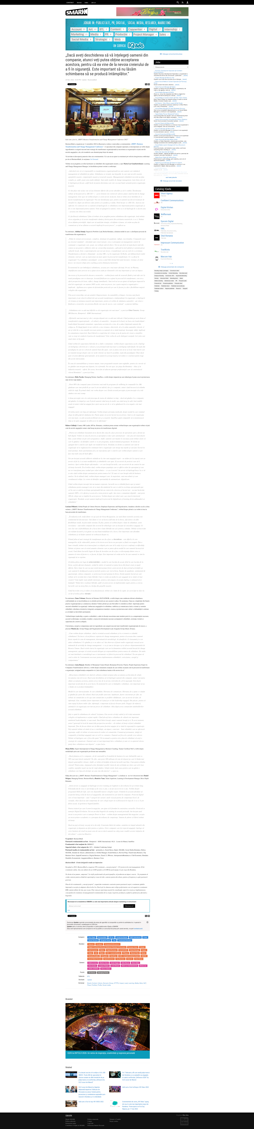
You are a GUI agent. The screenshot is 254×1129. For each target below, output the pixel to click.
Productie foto (158, 283)
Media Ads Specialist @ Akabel (164, 152)
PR (161, 202)
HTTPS (116, 983)
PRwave (125, 953)
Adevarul (91, 944)
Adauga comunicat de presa (172, 54)
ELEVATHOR (123, 950)
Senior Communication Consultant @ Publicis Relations (171, 119)
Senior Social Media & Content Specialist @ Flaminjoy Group (170, 82)
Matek (102, 953)
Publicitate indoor (165, 286)
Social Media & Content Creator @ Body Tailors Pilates (171, 98)
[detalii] (186, 75)
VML (163, 228)
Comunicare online (165, 209)
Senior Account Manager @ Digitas (165, 87)
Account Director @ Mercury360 (164, 123)
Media (137, 983)
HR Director (92, 972)
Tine (114, 940)
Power (145, 937)
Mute (141, 983)
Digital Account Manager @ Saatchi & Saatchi (168, 163)
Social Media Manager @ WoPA (164, 92)
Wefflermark (166, 214)
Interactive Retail (165, 225)
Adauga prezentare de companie (172, 267)
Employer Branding (159, 275)
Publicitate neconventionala (177, 286)
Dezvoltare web (164, 252)
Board (89, 983)
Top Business (120, 959)
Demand (105, 983)
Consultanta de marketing (161, 273)
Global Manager (134, 950)
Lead (126, 983)
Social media (107, 985)
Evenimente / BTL (170, 275)
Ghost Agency (166, 193)
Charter (142, 947)
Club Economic (93, 950)
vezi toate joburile (171, 177)
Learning (131, 983)
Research (178, 288)
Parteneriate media (70, 1123)
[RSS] (146, 84)
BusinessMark (92, 80)
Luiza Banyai (115, 966)
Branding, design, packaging (161, 270)
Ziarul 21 (129, 959)
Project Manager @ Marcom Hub (164, 78)
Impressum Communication (172, 242)
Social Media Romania (95, 959)
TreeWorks (165, 249)
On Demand (94, 159)
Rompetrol (104, 956)
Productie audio (182, 280)
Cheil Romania (167, 236)
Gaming (156, 278)
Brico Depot (92, 937)
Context (94, 983)
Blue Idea (186, 1115)
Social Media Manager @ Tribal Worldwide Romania (170, 108)
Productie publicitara (168, 283)
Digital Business (111, 950)
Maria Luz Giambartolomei (129, 966)
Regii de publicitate (169, 288)
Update (84, 80)
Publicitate (163, 196)
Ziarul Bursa (138, 959)
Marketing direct (174, 278)
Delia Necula (125, 963)
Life (96, 953)
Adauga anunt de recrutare (172, 181)
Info (68, 910)
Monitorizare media (169, 280)
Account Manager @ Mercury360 (164, 129)
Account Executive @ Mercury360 (165, 134)
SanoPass (113, 956)
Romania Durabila (94, 956)
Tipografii (185, 288)
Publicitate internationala (167, 233)
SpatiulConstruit (109, 959)
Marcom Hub (166, 256)
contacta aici (138, 928)
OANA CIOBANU (93, 969)
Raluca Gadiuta (105, 969)
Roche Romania (93, 940)
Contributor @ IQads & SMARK (75, 1125)
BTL (88, 976)
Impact (144, 950)
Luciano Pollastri (104, 966)
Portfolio (94, 985)
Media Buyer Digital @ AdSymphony (165, 157)
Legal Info (90, 1123)
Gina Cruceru (92, 966)
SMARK (144, 956)
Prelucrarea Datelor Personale (96, 1125)
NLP (144, 983)
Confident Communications (172, 200)
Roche (143, 953)
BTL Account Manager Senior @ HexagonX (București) (171, 172)
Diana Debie (135, 963)
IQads (90, 953)
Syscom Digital (167, 221)
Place (89, 985)
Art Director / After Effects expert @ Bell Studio (169, 103)
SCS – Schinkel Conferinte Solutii (129, 956)
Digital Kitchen (167, 207)
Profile (100, 985)
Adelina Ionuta (93, 963)
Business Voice (132, 947)
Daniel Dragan (115, 963)
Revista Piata (135, 953)
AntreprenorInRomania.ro (112, 944)
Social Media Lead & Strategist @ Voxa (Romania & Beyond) (169, 145)
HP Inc (111, 937)
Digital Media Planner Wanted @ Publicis (167, 114)
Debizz (102, 950)
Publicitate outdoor (159, 288)
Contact (90, 1121)
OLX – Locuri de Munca (113, 953)
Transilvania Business (124, 940)
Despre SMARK (70, 1119)
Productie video (178, 283)
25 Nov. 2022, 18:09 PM (73, 80)
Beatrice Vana (104, 963)
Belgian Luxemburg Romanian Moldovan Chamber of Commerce (107, 947)
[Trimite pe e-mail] (149, 84)
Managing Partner (103, 972)
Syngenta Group (105, 940)
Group (111, 983)
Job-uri (93, 2)
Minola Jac (143, 966)
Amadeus (99, 944)
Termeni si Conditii (115, 1119)
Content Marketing (173, 273)
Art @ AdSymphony (161, 168)
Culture (100, 983)
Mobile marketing (159, 280)
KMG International (135, 937)
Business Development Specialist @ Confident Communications (168, 71)
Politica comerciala (93, 1119)
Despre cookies (114, 1121)
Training (156, 291)
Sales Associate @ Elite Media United (166, 139)
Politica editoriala (70, 1121)
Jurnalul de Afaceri (121, 937)
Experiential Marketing (176, 223)
